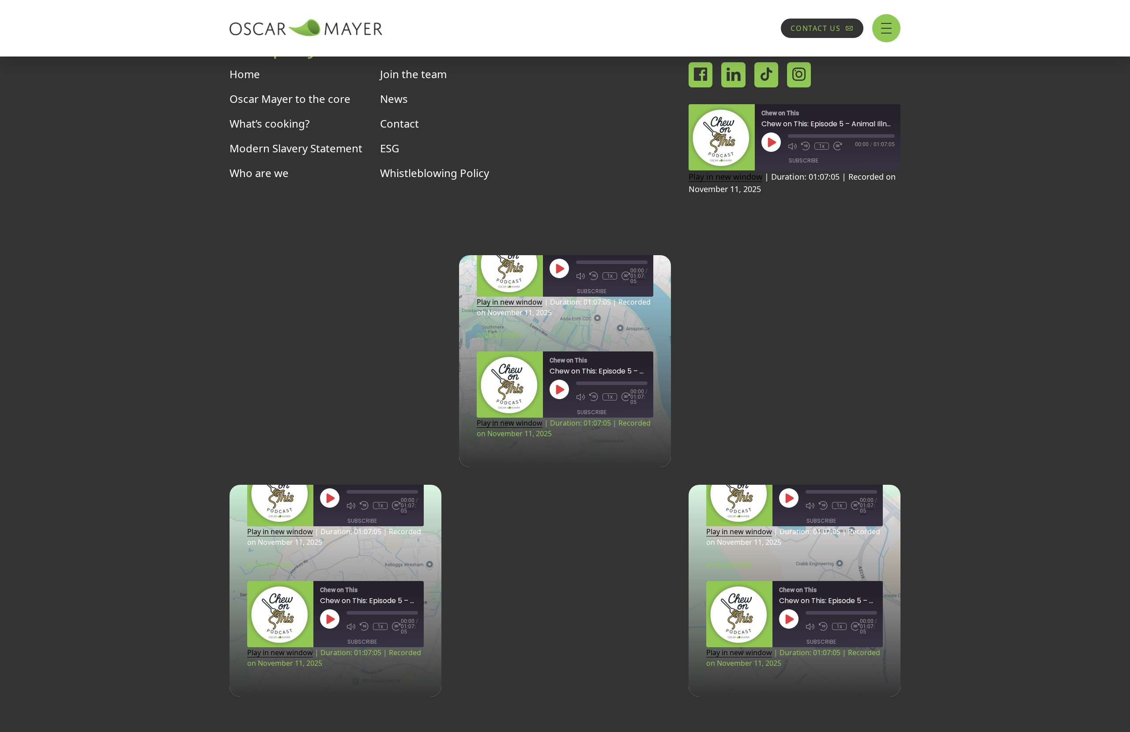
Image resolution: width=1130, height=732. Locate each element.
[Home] (307, 28)
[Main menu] (886, 28)
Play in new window (725, 176)
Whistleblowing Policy (434, 173)
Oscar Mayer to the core (290, 99)
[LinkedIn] (733, 74)
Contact (399, 124)
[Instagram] (799, 74)
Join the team (413, 74)
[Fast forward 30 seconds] (837, 146)
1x (822, 146)
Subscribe (803, 160)
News (394, 99)
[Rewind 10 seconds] (805, 146)
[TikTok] (766, 74)
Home (245, 74)
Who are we (259, 173)
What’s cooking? (269, 124)
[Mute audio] (792, 146)
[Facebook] (700, 74)
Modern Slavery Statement (296, 148)
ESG (389, 148)
